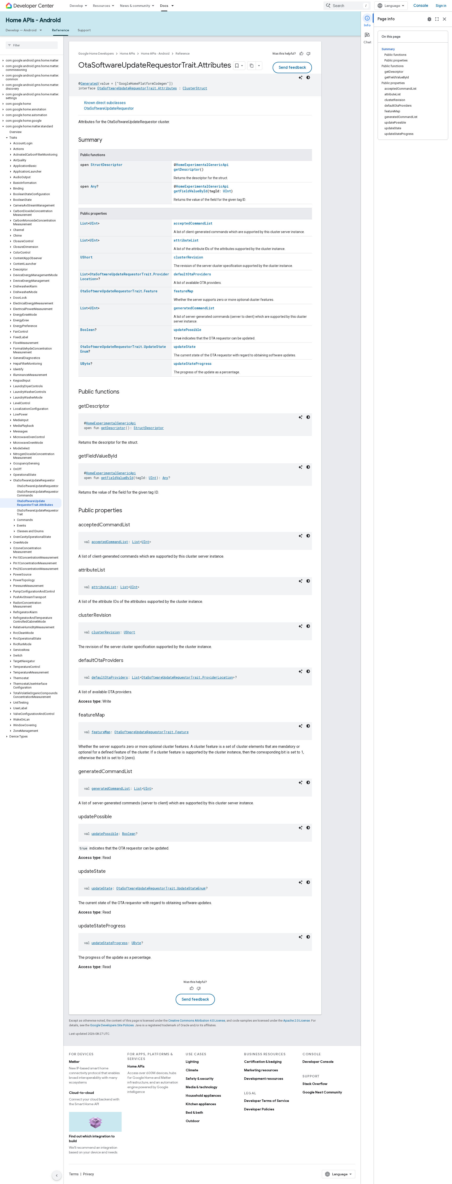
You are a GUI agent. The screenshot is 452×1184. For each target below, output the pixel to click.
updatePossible (187, 329)
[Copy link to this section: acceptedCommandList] (134, 525)
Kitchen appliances (201, 1104)
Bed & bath (194, 1112)
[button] (30, 60)
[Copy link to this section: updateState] (110, 871)
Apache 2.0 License (296, 1020)
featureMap (183, 291)
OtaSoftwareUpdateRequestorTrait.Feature (118, 291)
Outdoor (193, 1121)
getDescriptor (187, 169)
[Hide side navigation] (56, 1175)
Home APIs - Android (33, 20)
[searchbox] (32, 45)
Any (94, 186)
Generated (89, 83)
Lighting (192, 1061)
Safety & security (200, 1078)
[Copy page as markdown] (251, 66)
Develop (76, 6)
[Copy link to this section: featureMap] (109, 715)
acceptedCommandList (193, 223)
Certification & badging (263, 1061)
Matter (74, 1061)
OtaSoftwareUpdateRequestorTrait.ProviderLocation (187, 677)
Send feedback (292, 67)
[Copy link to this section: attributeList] (109, 570)
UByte (85, 363)
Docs (164, 6)
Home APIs (127, 53)
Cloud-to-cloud (81, 1093)
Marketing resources (261, 1070)
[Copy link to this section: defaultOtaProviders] (128, 661)
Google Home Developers (96, 53)
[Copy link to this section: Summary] (107, 140)
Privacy (88, 1174)
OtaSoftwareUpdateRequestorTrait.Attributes (137, 88)
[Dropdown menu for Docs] (174, 5)
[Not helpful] (308, 53)
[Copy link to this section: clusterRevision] (116, 615)
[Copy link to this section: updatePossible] (116, 817)
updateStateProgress (192, 363)
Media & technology (201, 1087)
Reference (60, 30)
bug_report (429, 19)
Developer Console (318, 1061)
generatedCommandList (194, 308)
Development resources (263, 1078)
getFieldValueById (190, 191)
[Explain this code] (300, 77)
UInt (227, 191)
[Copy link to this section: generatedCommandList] (136, 772)
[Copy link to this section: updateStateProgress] (130, 926)
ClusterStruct (195, 88)
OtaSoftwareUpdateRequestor (109, 108)
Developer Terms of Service (266, 1101)
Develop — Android (21, 30)
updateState (185, 346)
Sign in (441, 6)
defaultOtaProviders (192, 274)
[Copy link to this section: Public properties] (127, 511)
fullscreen (437, 19)
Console (420, 5)
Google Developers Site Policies (112, 1025)
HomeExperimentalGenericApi (202, 164)
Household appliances (203, 1095)
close (444, 19)
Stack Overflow (315, 1084)
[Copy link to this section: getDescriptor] (114, 406)
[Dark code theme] (308, 77)
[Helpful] (301, 53)
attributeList (186, 240)
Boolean (87, 329)
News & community (135, 6)
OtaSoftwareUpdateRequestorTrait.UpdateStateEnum (161, 888)
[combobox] (347, 5)
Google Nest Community (322, 1092)
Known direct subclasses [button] (109, 106)
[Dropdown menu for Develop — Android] (42, 30)
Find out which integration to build (92, 1138)
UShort (86, 257)
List (84, 223)
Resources (101, 6)
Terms (74, 1174)
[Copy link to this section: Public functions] (124, 392)
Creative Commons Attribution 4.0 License (196, 1020)
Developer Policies (259, 1109)
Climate (192, 1070)
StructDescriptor (106, 164)
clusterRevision (188, 257)
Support (84, 30)
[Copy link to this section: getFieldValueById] (121, 456)
